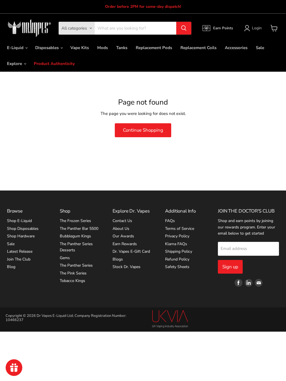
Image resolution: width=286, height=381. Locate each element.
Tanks (121, 47)
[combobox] (135, 28)
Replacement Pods (154, 47)
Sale (260, 47)
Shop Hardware (21, 236)
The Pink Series (73, 273)
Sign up (230, 267)
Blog (11, 266)
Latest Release (19, 251)
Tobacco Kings (72, 280)
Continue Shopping (143, 130)
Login (257, 28)
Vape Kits (79, 47)
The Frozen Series (75, 220)
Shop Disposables (23, 228)
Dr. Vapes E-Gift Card (131, 251)
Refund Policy (177, 259)
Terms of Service (179, 228)
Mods (102, 47)
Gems (65, 258)
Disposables (47, 47)
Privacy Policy (177, 236)
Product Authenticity (54, 63)
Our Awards (123, 236)
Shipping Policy (178, 251)
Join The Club (18, 259)
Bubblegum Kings (75, 236)
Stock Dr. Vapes (126, 266)
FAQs (170, 220)
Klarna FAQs (176, 244)
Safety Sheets (177, 266)
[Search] (183, 28)
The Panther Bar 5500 (79, 228)
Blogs (118, 259)
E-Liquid (16, 47)
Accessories (236, 47)
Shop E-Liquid (19, 220)
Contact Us (122, 220)
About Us (121, 228)
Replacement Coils (198, 47)
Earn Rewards (125, 244)
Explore (15, 63)
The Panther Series (76, 265)
